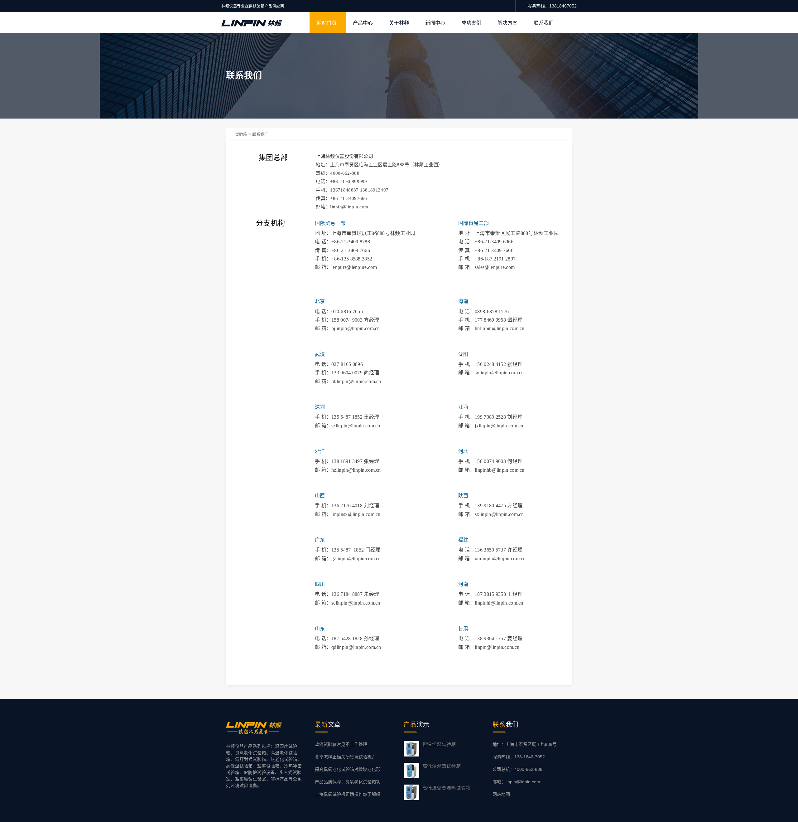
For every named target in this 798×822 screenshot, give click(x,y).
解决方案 (507, 23)
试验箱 (241, 134)
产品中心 (363, 23)
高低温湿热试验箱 (441, 766)
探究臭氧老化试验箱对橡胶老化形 (347, 769)
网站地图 (501, 794)
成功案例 (471, 23)
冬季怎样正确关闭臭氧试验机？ (345, 756)
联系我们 (544, 23)
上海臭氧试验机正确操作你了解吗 (347, 794)
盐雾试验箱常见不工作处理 (341, 744)
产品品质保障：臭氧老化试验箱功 (347, 781)
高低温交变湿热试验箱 (446, 787)
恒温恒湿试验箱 (439, 744)
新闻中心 (435, 23)
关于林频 (399, 23)
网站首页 (327, 23)
